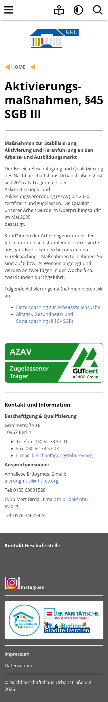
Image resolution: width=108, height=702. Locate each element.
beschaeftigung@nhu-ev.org (62, 455)
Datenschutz (18, 665)
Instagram (33, 587)
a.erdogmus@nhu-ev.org (31, 481)
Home (18, 67)
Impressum (17, 654)
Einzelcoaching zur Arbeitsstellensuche (58, 307)
